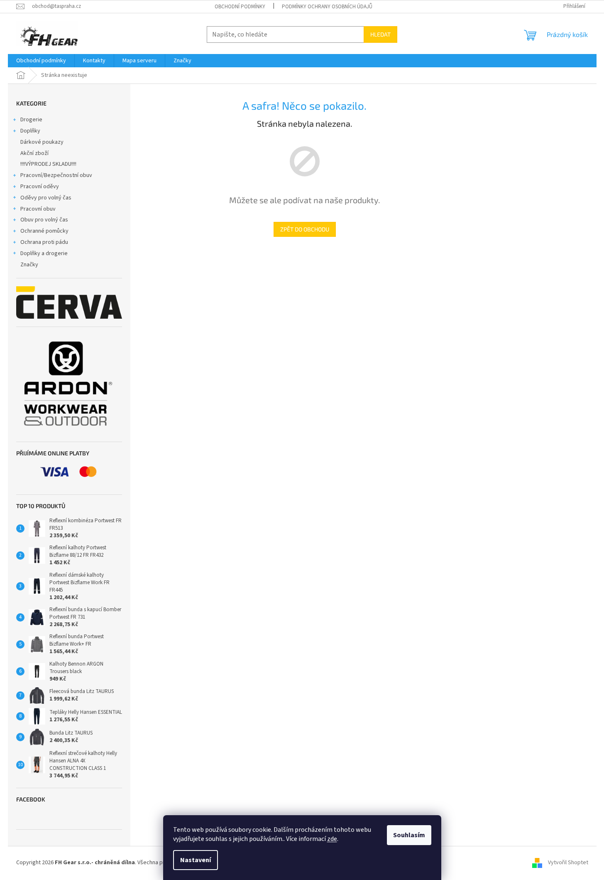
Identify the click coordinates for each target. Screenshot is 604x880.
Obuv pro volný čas (44, 220)
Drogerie (31, 120)
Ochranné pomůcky (44, 231)
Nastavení (195, 860)
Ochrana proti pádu (44, 242)
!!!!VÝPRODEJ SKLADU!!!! (48, 164)
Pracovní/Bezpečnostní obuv (56, 175)
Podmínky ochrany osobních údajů (327, 6)
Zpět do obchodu (304, 229)
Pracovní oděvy (39, 186)
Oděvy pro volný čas (45, 198)
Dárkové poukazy (42, 142)
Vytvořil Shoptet (568, 862)
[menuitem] (41, 60)
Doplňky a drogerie (44, 253)
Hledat (380, 34)
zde (332, 838)
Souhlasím (409, 835)
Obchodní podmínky (240, 6)
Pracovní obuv (38, 209)
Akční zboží (34, 153)
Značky (29, 265)
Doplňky (30, 131)
